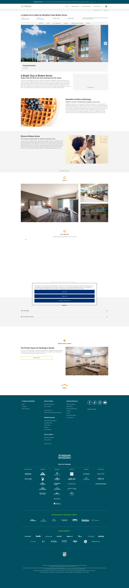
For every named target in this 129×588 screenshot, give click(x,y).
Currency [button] (105, 10)
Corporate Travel (48, 422)
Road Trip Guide (26, 408)
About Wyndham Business (50, 420)
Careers (68, 413)
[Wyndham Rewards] (64, 457)
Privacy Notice (47, 406)
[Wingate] (57, 479)
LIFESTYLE (71, 469)
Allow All (64, 291)
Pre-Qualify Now (92, 1)
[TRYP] (72, 474)
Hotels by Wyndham (64, 464)
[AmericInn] (57, 489)
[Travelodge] (42, 494)
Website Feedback (91, 409)
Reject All (64, 296)
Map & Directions (57, 23)
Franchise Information (71, 408)
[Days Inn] (42, 474)
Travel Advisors (47, 429)
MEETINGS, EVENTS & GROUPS (77, 23)
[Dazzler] (72, 484)
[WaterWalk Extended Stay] (28, 479)
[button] (30, 1)
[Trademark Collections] (86, 479)
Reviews (88, 23)
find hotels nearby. (89, 18)
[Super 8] (42, 479)
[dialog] (64, 294)
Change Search (97, 10)
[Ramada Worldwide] (57, 499)
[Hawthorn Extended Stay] (28, 474)
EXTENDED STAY (28, 469)
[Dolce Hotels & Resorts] (101, 479)
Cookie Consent (48, 410)
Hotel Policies (90, 87)
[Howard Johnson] (42, 489)
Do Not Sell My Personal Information (52, 412)
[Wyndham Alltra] (72, 494)
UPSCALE (86, 469)
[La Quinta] (57, 474)
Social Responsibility (71, 415)
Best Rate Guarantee (49, 404)
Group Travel (47, 425)
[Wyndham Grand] (101, 484)
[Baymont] (57, 494)
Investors (68, 410)
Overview (41, 23)
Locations (24, 406)
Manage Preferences (64, 300)
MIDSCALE (57, 469)
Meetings (46, 427)
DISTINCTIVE (101, 469)
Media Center (69, 406)
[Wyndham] (86, 474)
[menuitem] (67, 6)
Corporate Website (70, 404)
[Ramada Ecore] (57, 504)
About (23, 404)
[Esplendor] (72, 479)
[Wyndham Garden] (57, 484)
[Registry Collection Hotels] (101, 474)
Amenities (66, 23)
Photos (48, 23)
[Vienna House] (72, 489)
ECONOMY (42, 469)
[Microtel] (42, 484)
